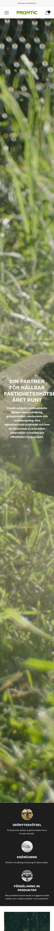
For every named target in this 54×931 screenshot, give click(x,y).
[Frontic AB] (27, 12)
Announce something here (27, 3)
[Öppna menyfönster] (7, 13)
